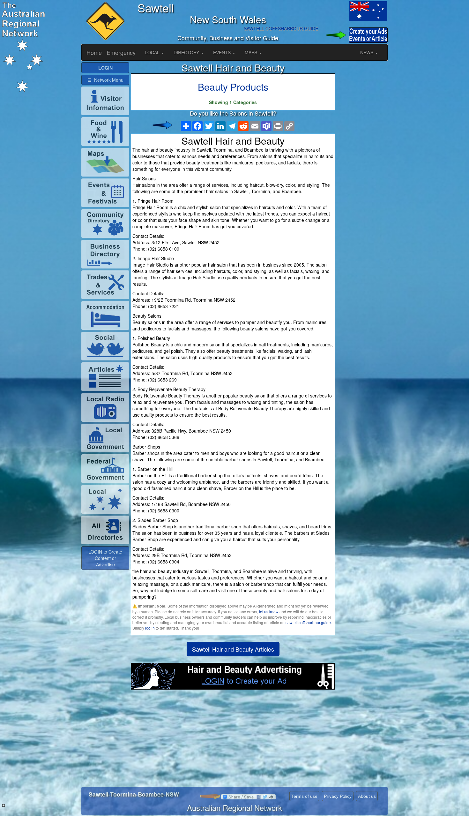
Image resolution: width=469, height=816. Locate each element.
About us (367, 796)
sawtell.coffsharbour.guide (308, 622)
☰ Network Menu (105, 80)
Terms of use (304, 796)
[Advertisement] (233, 740)
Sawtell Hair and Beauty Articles (233, 649)
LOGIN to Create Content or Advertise (105, 558)
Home (94, 52)
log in (150, 628)
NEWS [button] (367, 52)
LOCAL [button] (153, 52)
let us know (269, 611)
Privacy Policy (338, 796)
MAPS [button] (251, 52)
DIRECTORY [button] (187, 52)
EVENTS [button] (222, 52)
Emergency (121, 52)
